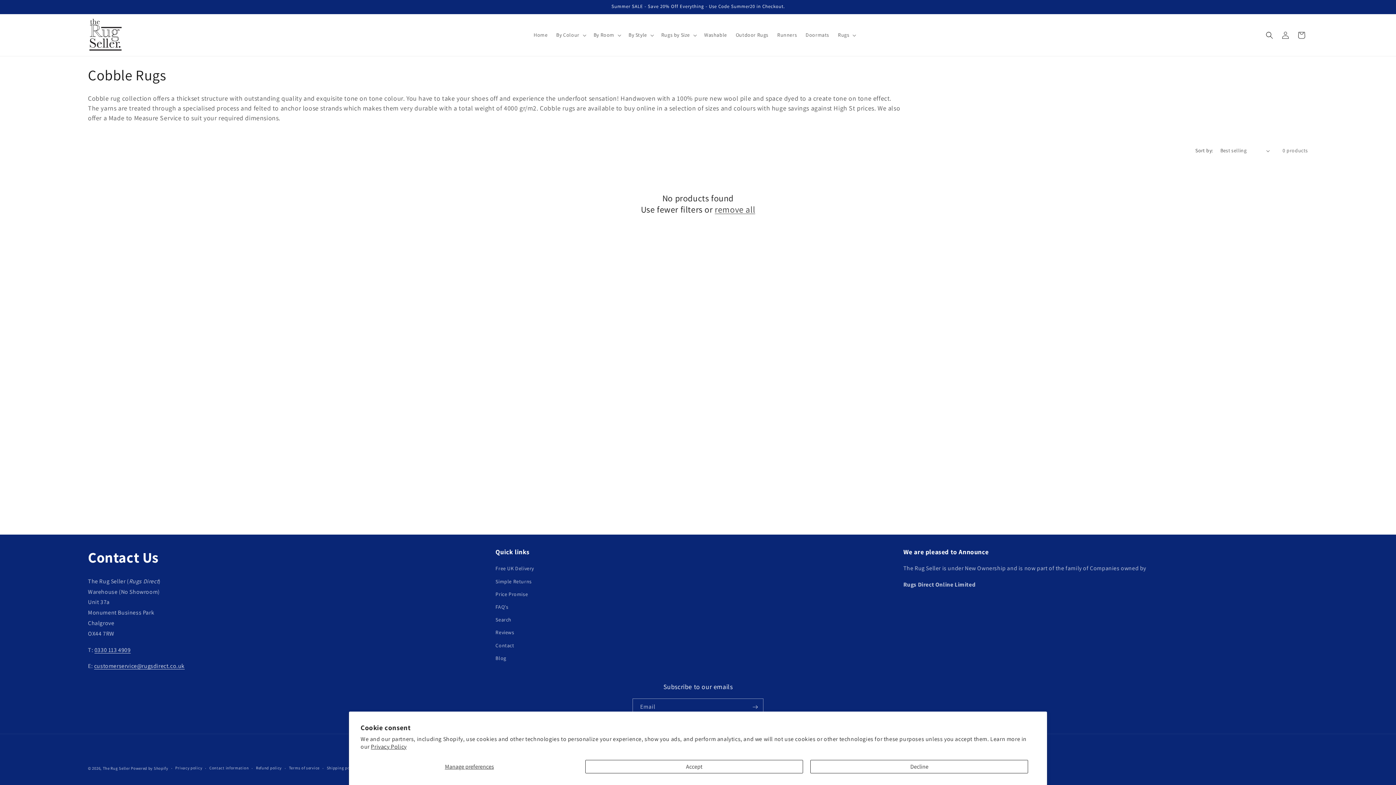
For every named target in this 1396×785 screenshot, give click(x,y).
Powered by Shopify (149, 768)
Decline (919, 766)
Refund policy (269, 767)
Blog (501, 658)
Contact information (229, 767)
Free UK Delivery (515, 568)
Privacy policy (188, 767)
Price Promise (512, 594)
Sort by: (1204, 150)
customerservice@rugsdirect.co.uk (139, 666)
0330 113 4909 (113, 650)
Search (504, 619)
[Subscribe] (755, 707)
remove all (735, 209)
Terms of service (304, 767)
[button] (570, 35)
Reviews (505, 632)
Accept (694, 766)
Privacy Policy (388, 746)
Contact (505, 645)
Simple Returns (513, 581)
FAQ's (502, 607)
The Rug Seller (116, 768)
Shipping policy (342, 767)
